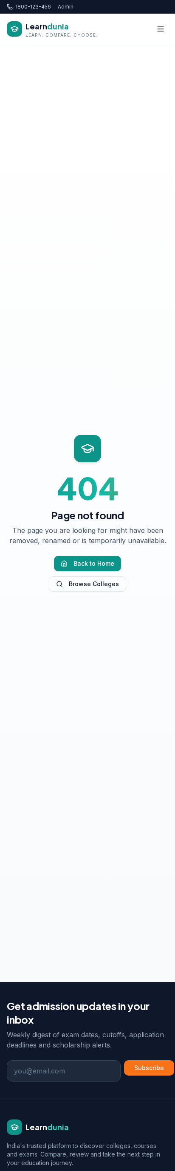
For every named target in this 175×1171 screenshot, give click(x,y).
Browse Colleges (94, 583)
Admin (65, 6)
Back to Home (93, 563)
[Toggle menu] (160, 29)
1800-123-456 (33, 6)
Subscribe (149, 1067)
